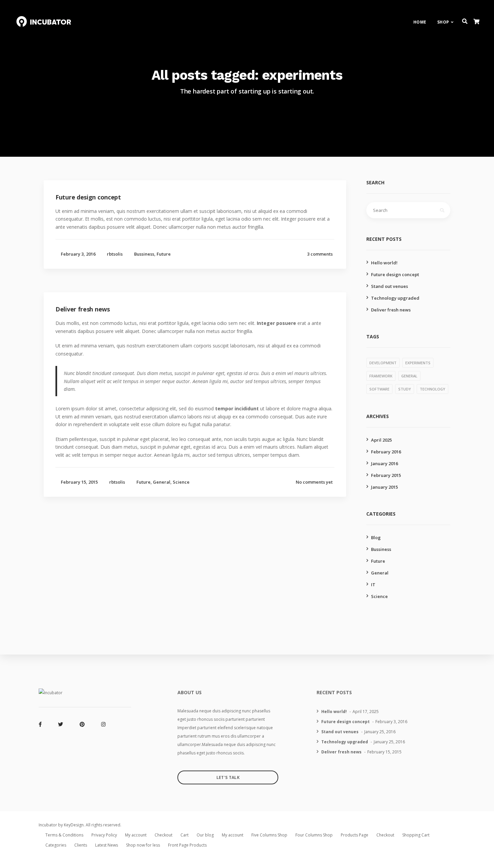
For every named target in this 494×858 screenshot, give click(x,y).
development (383, 362)
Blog (376, 537)
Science (181, 482)
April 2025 (381, 440)
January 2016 (384, 463)
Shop (443, 22)
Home (419, 22)
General (161, 482)
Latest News (106, 845)
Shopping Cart (415, 835)
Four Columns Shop (314, 835)
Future (164, 254)
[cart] (476, 22)
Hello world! (384, 263)
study (404, 388)
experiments (417, 362)
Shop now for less (143, 845)
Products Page (354, 835)
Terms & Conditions (64, 835)
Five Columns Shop (269, 835)
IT (373, 585)
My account (136, 835)
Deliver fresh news (391, 310)
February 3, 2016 (78, 254)
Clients (80, 845)
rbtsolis (115, 254)
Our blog (205, 835)
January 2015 (384, 487)
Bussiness (144, 254)
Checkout (163, 835)
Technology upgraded (395, 298)
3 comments (320, 254)
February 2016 (386, 452)
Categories (55, 845)
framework (381, 375)
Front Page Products (187, 845)
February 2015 (386, 475)
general (409, 375)
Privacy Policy (104, 835)
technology (432, 388)
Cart (184, 835)
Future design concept (395, 274)
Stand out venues (389, 286)
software (379, 388)
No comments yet (314, 482)
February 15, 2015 (79, 482)
